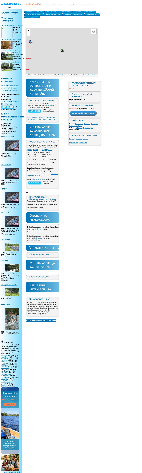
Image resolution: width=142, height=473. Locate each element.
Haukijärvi (4, 379)
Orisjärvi (4, 385)
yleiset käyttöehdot (34, 14)
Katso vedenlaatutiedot (83, 113)
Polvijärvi (4, 380)
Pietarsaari (79, 124)
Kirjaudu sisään (32, 17)
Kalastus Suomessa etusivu (84, 12)
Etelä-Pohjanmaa (82, 139)
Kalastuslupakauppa (53, 14)
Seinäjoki (94, 124)
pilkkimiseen (37, 238)
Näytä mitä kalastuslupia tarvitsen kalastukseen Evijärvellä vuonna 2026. (9, 88)
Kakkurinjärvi (6, 165)
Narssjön (4, 360)
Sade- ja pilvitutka (75, 126)
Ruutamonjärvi (6, 374)
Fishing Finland (92, 14)
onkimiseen (37, 229)
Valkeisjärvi (5, 304)
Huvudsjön (5, 357)
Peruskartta (83, 143)
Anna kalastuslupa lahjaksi (10, 472)
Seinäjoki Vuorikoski (9, 285)
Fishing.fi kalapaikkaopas (73, 14)
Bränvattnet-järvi (7, 136)
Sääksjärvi (4, 363)
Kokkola (87, 124)
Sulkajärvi (4, 376)
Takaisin (29, 12)
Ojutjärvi (4, 188)
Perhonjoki (89, 128)
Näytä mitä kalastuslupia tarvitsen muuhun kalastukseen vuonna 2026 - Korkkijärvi (42, 118)
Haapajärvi (5, 366)
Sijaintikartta (73, 143)
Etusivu (39, 12)
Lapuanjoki (5, 239)
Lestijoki (4, 260)
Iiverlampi (4, 372)
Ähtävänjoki (80, 128)
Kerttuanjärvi (5, 355)
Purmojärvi (5, 368)
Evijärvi (71, 139)
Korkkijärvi (4, 371)
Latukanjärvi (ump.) (5, 382)
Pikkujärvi (4, 386)
